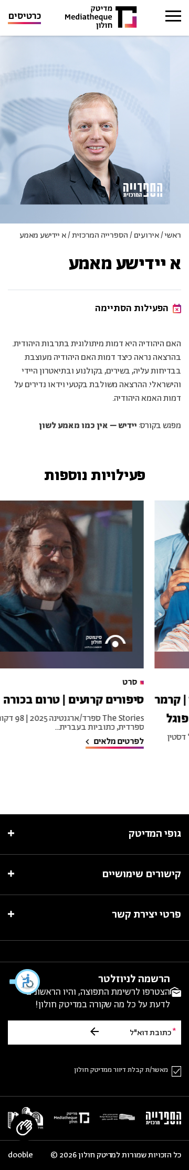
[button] (25, 982)
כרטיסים (24, 17)
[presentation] (85, 584)
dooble (20, 1155)
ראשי (173, 235)
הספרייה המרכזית (100, 235)
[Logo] (101, 18)
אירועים (146, 235)
